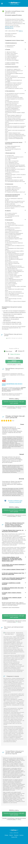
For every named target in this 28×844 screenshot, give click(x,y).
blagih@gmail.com (9, 28)
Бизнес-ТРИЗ (14, 837)
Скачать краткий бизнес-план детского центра (12, 384)
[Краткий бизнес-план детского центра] (4, 380)
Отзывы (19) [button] (21, 351)
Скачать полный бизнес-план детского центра (14, 402)
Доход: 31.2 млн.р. (15, 354)
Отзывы (6, 835)
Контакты (21, 835)
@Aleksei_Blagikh (9, 26)
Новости (11, 835)
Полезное (16, 835)
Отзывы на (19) (15, 501)
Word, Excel (9, 351)
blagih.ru (21, 31)
